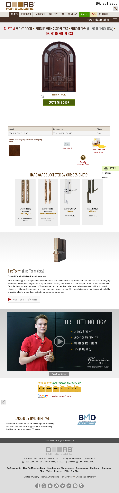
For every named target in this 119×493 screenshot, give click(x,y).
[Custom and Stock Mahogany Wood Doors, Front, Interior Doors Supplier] (21, 6)
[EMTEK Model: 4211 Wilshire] (92, 192)
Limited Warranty (31, 477)
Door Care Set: (98, 150)
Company (106, 468)
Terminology (82, 468)
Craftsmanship (14, 468)
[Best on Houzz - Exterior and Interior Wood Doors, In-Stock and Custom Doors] (59, 392)
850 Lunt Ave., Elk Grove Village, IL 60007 (45, 462)
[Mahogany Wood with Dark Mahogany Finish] (17, 150)
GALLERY (53, 14)
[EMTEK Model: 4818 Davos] (70, 192)
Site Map (75, 471)
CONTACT (103, 14)
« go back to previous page (3, 402)
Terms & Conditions (50, 477)
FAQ (63, 14)
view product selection (98, 19)
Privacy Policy (67, 477)
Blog (42, 471)
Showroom (90, 458)
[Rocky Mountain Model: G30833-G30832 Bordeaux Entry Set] (48, 192)
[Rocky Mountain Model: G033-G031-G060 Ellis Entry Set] (25, 192)
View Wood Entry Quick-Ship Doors (59, 440)
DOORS (14, 14)
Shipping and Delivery (86, 477)
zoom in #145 (59, 95)
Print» (109, 169)
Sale (93, 14)
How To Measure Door (34, 468)
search (115, 9)
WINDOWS (26, 14)
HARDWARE (40, 14)
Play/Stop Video (59, 374)
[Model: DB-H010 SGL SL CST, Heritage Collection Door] (59, 66)
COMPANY (72, 14)
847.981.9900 (107, 3)
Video (49, 471)
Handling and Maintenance (60, 468)
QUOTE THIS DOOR (59, 102)
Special (84, 14)
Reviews (58, 471)
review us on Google (61, 396)
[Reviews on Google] (43, 396)
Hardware (94, 468)
